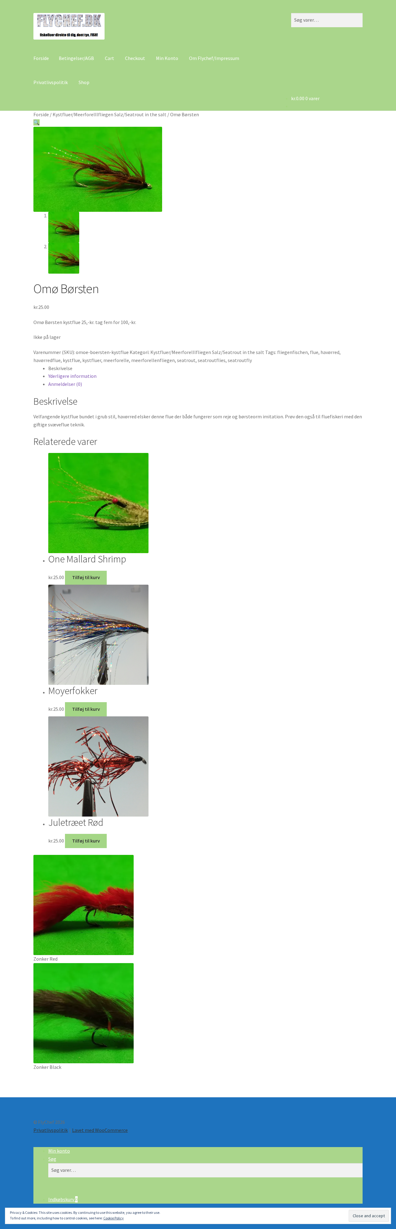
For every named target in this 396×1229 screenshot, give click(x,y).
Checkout (135, 58)
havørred (330, 352)
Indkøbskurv (63, 1199)
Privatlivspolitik (50, 82)
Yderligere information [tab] (72, 376)
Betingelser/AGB (76, 58)
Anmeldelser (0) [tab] (65, 384)
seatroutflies (212, 360)
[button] (36, 122)
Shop (84, 82)
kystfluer (91, 360)
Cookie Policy (113, 1218)
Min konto (59, 1151)
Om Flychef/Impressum (214, 58)
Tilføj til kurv (86, 577)
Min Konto (167, 58)
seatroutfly (240, 360)
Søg (52, 1159)
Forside (41, 58)
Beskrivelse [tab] (60, 368)
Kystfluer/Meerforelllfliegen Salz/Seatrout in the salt (109, 114)
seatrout (186, 360)
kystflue (71, 360)
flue (314, 352)
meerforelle (116, 360)
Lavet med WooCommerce (100, 1130)
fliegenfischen (292, 352)
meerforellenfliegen (153, 360)
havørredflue (47, 360)
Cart (109, 58)
